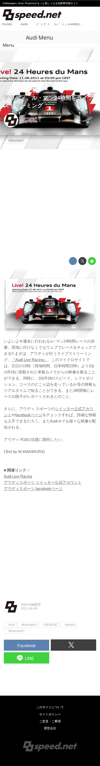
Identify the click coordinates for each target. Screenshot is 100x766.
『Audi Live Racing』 (29, 359)
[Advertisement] (50, 203)
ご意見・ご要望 (50, 721)
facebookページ (28, 415)
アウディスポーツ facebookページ (33, 488)
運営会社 (50, 728)
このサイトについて (50, 707)
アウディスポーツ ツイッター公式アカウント (43, 482)
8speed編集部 (31, 118)
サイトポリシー (50, 714)
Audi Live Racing (18, 476)
